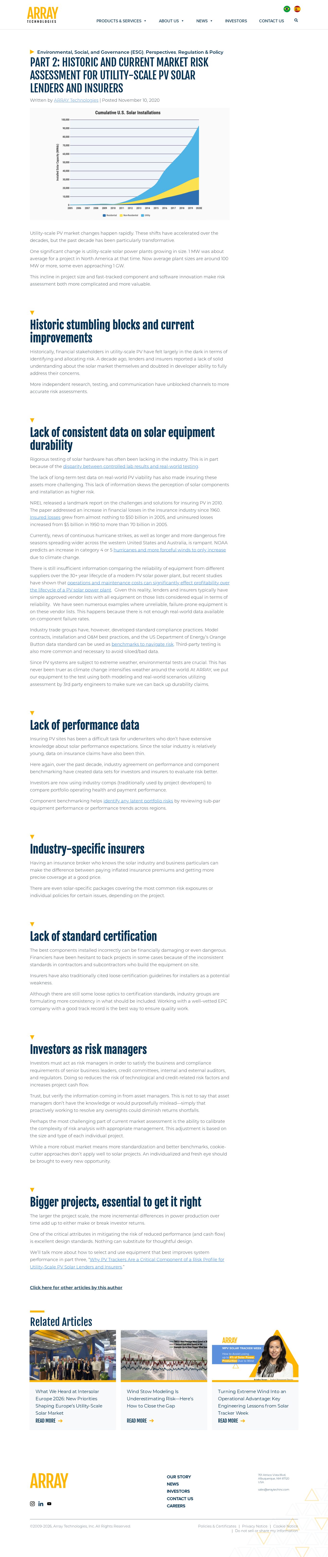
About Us (169, 21)
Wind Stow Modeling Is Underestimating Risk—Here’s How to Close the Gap (160, 1399)
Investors (236, 21)
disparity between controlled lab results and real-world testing (130, 466)
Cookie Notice (285, 1526)
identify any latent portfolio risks (138, 801)
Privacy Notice (254, 1526)
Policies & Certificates (217, 1526)
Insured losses (45, 517)
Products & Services (119, 21)
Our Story (179, 1477)
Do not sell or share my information (266, 1530)
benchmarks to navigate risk (143, 644)
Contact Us (271, 21)
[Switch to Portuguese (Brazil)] (287, 9)
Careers (176, 1506)
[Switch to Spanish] (297, 9)
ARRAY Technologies (76, 100)
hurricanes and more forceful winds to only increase (170, 550)
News (202, 21)
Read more (45, 1421)
